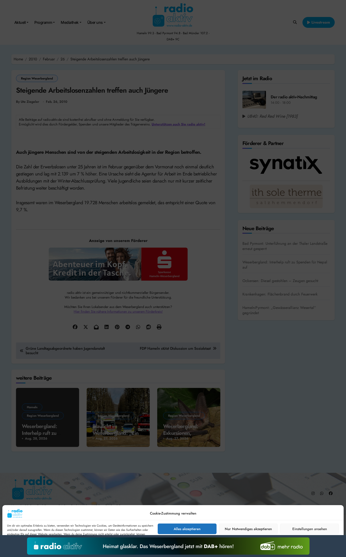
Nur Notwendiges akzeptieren (248, 529)
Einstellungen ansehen (309, 529)
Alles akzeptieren (187, 529)
